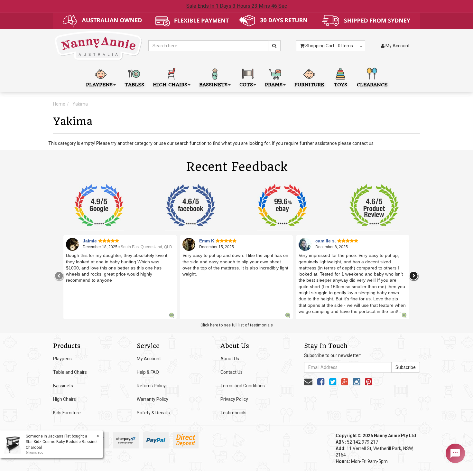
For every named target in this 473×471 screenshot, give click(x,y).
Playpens (62, 358)
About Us (229, 358)
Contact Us (231, 372)
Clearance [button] (372, 85)
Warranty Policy (152, 399)
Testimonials (233, 412)
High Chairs (64, 399)
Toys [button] (340, 85)
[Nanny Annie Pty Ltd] (98, 45)
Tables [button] (134, 85)
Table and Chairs (70, 372)
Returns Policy (151, 385)
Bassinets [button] (213, 85)
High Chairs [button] (170, 85)
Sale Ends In (236, 6)
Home (59, 104)
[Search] (274, 45)
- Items (329, 45)
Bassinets (63, 385)
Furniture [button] (309, 85)
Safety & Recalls (153, 412)
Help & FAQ (148, 372)
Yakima (80, 104)
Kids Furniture (67, 412)
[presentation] (59, 275)
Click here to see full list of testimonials (236, 325)
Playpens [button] (99, 85)
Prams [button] (274, 85)
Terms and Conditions (242, 385)
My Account (149, 358)
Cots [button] (246, 85)
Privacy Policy (234, 399)
